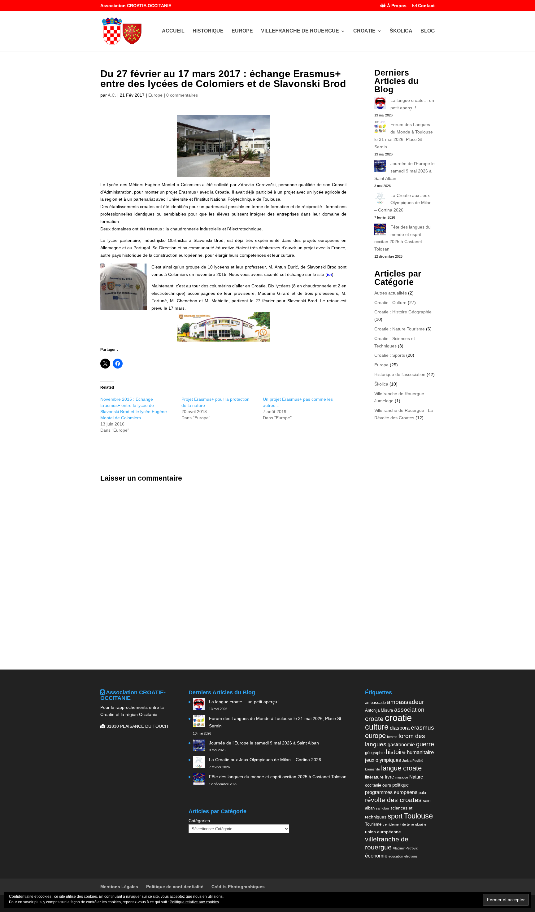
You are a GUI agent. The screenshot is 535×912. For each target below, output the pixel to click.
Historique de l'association (399, 374)
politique (400, 785)
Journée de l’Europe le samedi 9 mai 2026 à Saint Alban (404, 171)
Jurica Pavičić (412, 760)
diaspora (400, 728)
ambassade (375, 702)
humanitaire (420, 752)
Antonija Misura (379, 710)
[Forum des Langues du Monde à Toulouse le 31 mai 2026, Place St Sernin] (380, 128)
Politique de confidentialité (174, 886)
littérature (374, 777)
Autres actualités (390, 292)
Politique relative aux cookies (194, 902)
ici (329, 274)
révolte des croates (393, 800)
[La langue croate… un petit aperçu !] (380, 104)
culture (377, 726)
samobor (382, 808)
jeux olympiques (383, 760)
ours (386, 785)
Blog (427, 31)
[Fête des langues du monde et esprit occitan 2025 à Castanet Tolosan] (380, 231)
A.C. (112, 95)
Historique (208, 31)
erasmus (422, 727)
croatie (398, 718)
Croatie (364, 31)
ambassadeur (405, 702)
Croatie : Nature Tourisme (399, 328)
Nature (416, 776)
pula (422, 792)
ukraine (420, 824)
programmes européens (391, 792)
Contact (426, 5)
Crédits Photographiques (238, 886)
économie (376, 856)
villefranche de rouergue (386, 843)
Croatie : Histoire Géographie (403, 311)
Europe (242, 31)
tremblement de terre (398, 824)
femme (392, 737)
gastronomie (401, 744)
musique (401, 777)
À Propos (396, 5)
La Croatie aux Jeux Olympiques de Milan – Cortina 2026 (403, 203)
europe (375, 736)
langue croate (401, 768)
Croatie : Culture (390, 302)
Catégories (199, 820)
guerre (425, 744)
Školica (401, 31)
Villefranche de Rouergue (300, 31)
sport (395, 816)
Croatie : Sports (389, 355)
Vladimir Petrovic (405, 848)
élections (411, 856)
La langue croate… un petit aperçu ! (244, 701)
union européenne (383, 831)
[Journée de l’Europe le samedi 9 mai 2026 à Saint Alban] (380, 167)
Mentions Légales (119, 886)
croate (374, 718)
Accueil (173, 31)
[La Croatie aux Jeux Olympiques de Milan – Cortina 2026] (380, 199)
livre (389, 776)
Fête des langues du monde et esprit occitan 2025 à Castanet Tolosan (277, 776)
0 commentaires (182, 95)
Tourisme (373, 824)
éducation (396, 856)
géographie (375, 752)
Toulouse (418, 816)
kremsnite (372, 769)
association (409, 709)
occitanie (373, 785)
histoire (396, 751)
